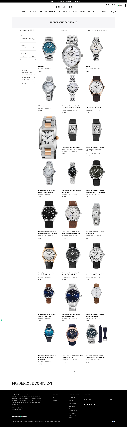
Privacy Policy (16, 416)
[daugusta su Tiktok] (112, 4)
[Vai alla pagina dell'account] (111, 11)
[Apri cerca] (12, 11)
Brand (22, 35)
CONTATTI (72, 400)
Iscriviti (112, 399)
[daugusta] (63, 7)
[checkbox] (27, 38)
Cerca (55, 398)
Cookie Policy (24, 416)
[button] (121, 5)
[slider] (21, 60)
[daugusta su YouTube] (114, 4)
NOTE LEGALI (73, 411)
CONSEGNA (72, 403)
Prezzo (23, 53)
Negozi (55, 400)
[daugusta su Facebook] (106, 4)
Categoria (23, 45)
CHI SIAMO (72, 398)
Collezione (24, 67)
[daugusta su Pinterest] (108, 4)
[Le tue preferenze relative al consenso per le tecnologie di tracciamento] (1, 320)
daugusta (23, 421)
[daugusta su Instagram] (110, 4)
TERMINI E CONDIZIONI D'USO (72, 415)
